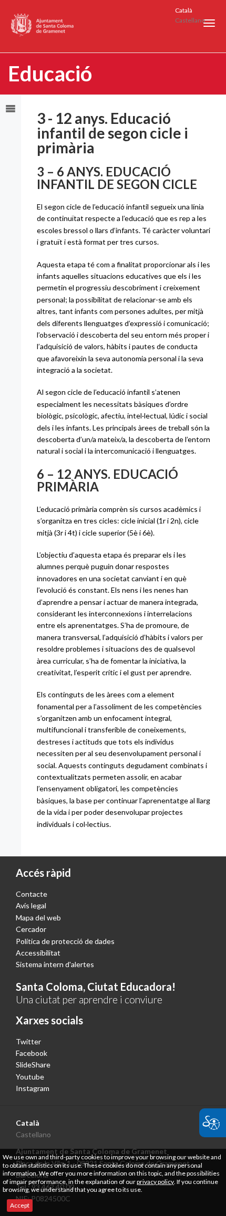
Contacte (31, 893)
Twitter (28, 1041)
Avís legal (31, 905)
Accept (19, 1205)
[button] (209, 23)
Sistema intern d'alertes (55, 964)
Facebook (31, 1053)
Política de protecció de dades (65, 941)
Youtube (30, 1076)
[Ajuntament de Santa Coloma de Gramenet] (43, 26)
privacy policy (155, 1182)
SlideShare (33, 1064)
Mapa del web (38, 917)
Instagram (32, 1088)
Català (183, 10)
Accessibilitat (38, 952)
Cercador (31, 929)
